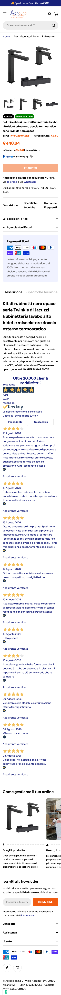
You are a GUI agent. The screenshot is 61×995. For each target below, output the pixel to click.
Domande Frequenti (50, 205)
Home (6, 36)
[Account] (49, 14)
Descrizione (10, 205)
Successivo (41, 421)
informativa (27, 915)
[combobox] (30, 25)
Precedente (15, 421)
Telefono (12, 181)
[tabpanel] (30, 335)
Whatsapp (30, 181)
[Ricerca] (54, 25)
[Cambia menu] (5, 14)
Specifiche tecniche (30, 205)
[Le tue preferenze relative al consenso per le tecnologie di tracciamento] (6, 992)
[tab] (13, 293)
